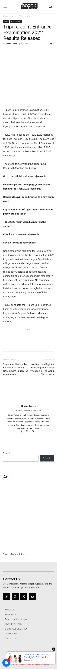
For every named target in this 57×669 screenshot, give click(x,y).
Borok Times (11, 43)
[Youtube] (32, 596)
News (14, 16)
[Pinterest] (21, 51)
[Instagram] (29, 431)
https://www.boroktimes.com (28, 410)
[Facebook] (6, 51)
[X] (13, 51)
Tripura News (25, 16)
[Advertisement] (28, 517)
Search (6, 452)
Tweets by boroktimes (14, 554)
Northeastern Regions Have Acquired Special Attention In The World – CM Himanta (42, 369)
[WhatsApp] (28, 51)
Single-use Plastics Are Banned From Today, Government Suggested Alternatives (15, 369)
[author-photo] (28, 401)
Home (6, 16)
